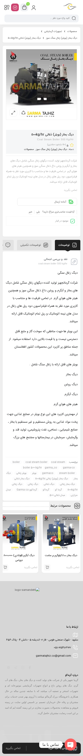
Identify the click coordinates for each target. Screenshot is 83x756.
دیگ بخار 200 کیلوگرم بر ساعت (61, 555)
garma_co (51, 468)
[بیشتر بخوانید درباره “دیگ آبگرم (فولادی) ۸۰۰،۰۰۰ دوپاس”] (5, 567)
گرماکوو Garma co (27, 490)
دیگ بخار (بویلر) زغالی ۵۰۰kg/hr (51, 479)
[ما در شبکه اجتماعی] (15, 7)
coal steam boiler (36, 462)
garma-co (69, 468)
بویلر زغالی (21, 473)
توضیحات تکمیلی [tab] (31, 245)
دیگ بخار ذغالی (21, 479)
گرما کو (58, 490)
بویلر (34, 473)
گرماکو (46, 490)
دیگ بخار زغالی (67, 484)
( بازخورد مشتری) (56, 144)
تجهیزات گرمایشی (53, 32)
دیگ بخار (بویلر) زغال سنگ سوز (61, 38)
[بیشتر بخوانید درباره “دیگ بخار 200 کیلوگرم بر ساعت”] (47, 567)
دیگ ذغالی (49, 484)
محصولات (72, 32)
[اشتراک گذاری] (23, 113)
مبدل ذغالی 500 (57, 495)
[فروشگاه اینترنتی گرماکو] (70, 7)
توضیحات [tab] (64, 245)
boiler (16, 462)
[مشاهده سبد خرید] (24, 7)
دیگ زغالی (33, 484)
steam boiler (67, 473)
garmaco (47, 473)
